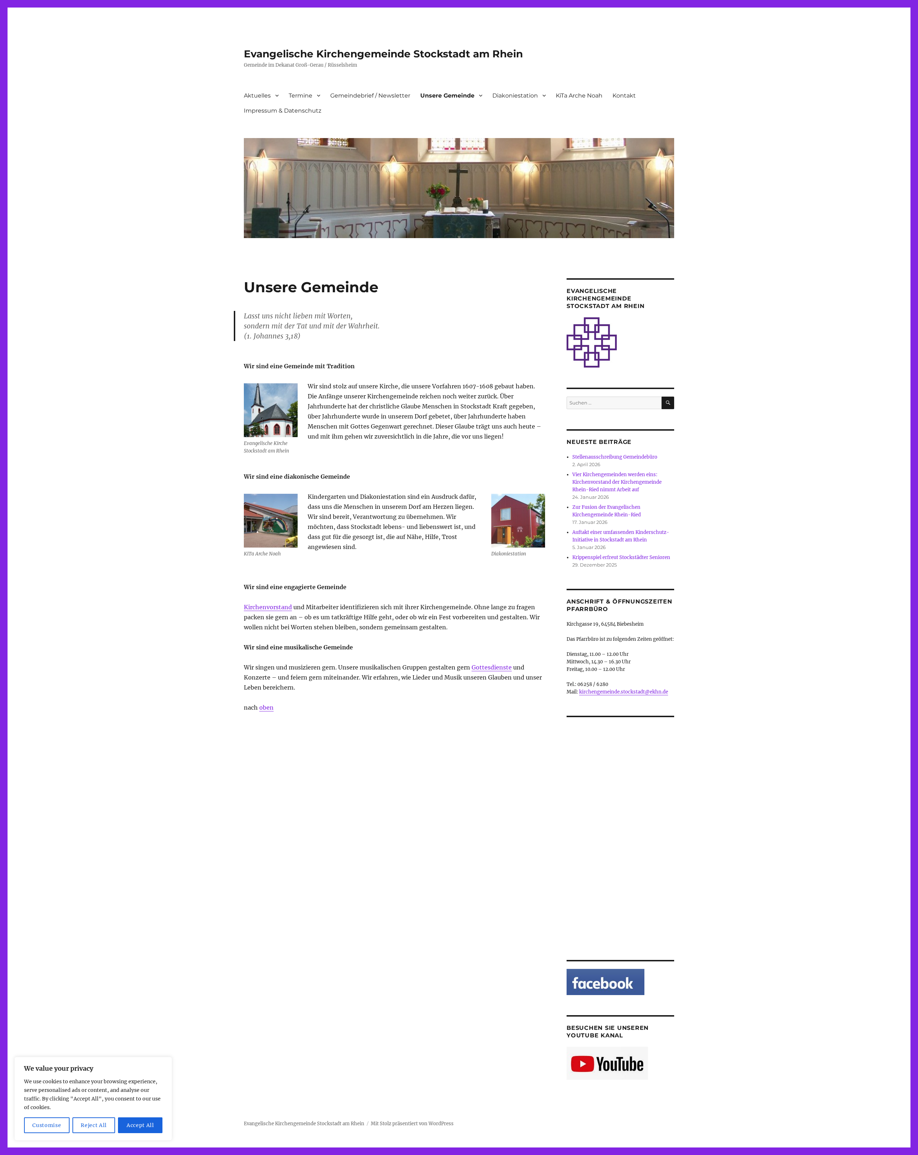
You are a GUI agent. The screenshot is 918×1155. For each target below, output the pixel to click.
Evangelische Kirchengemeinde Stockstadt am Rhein (383, 54)
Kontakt (624, 95)
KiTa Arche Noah (579, 95)
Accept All (140, 1125)
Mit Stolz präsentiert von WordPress (412, 1124)
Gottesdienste (492, 667)
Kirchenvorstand (268, 607)
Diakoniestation (515, 95)
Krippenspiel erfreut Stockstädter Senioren (621, 557)
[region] (93, 1099)
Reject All (94, 1125)
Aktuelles (257, 95)
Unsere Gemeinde (447, 95)
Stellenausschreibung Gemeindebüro (614, 457)
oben (266, 707)
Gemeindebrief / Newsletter (370, 95)
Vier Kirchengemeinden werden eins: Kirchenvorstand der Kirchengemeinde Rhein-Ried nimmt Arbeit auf (617, 482)
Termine (300, 95)
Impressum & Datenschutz (282, 110)
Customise (46, 1125)
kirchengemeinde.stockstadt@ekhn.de (623, 692)
